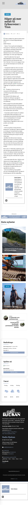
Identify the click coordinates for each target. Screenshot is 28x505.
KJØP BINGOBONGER (14, 352)
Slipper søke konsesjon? (12, 278)
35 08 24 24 (13, 452)
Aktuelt (8, 230)
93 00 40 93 (11, 454)
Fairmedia (15, 478)
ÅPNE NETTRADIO (14, 372)
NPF (10, 430)
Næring (7, 14)
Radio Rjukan (8, 33)
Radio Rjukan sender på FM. (9, 457)
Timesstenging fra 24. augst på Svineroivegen (13, 249)
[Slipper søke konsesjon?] (14, 268)
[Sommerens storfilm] (14, 296)
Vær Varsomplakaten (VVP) (8, 433)
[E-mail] (6, 200)
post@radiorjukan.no (8, 447)
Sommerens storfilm (11, 307)
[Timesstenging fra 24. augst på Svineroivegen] (14, 240)
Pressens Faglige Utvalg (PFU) (9, 432)
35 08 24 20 (6, 450)
